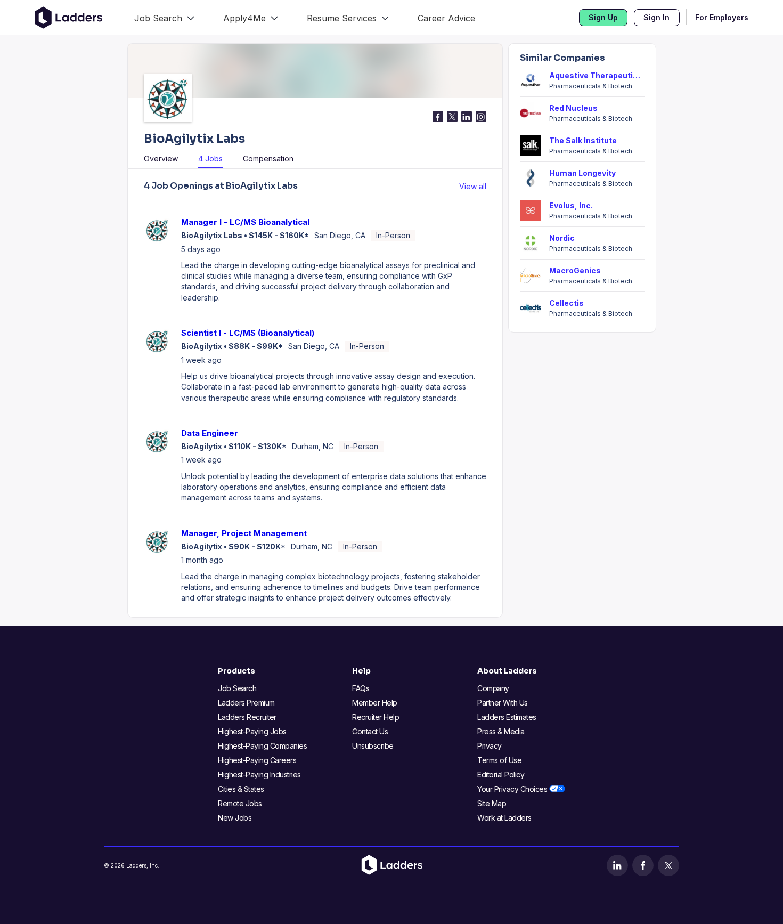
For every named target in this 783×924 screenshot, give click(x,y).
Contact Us (370, 731)
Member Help (374, 702)
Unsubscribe (373, 745)
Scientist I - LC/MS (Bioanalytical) (247, 333)
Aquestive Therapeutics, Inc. (597, 75)
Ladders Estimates (506, 717)
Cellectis (566, 302)
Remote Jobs (240, 803)
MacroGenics (575, 270)
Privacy (489, 745)
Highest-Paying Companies (262, 745)
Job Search (237, 688)
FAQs (360, 688)
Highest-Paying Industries (259, 774)
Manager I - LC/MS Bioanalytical (245, 222)
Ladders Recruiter (247, 717)
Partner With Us (502, 702)
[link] (164, 17)
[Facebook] (643, 865)
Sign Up (603, 17)
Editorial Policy (500, 774)
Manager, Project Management (244, 533)
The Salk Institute (583, 140)
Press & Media (501, 731)
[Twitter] (668, 865)
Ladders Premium (246, 702)
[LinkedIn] (617, 865)
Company (493, 688)
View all (472, 186)
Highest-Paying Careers (257, 760)
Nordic (562, 237)
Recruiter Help (375, 717)
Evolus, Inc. (571, 205)
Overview (161, 158)
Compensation (268, 158)
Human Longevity (582, 172)
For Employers (721, 17)
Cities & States (241, 788)
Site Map (491, 803)
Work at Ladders (504, 817)
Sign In (656, 17)
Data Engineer (209, 433)
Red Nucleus (573, 107)
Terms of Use (499, 760)
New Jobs (234, 817)
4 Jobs (210, 158)
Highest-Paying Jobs (252, 731)
